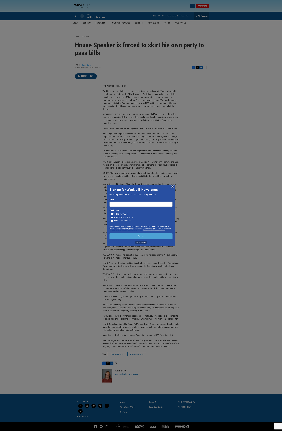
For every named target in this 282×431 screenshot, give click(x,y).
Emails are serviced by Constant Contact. (154, 230)
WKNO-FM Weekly (120, 214)
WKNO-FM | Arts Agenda (123, 217)
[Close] (173, 186)
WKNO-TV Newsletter (122, 220)
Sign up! (141, 236)
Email (111, 199)
